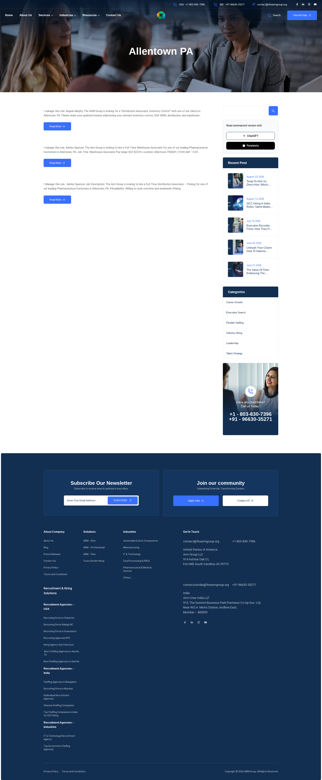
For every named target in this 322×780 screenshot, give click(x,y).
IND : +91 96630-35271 (232, 4)
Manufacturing (131, 547)
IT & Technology (132, 554)
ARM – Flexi (89, 554)
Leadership (232, 343)
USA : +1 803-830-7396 (191, 4)
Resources (90, 15)
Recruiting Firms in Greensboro (60, 631)
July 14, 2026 (253, 221)
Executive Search (236, 312)
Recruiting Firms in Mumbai (58, 688)
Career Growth (234, 302)
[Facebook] (297, 4)
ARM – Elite (89, 540)
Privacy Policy (51, 567)
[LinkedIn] (303, 4)
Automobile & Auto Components (140, 540)
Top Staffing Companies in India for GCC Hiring (60, 714)
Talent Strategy (234, 353)
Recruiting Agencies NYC (57, 638)
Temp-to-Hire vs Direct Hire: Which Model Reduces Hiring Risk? (260, 183)
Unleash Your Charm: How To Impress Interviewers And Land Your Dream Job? (260, 249)
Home (9, 15)
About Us (25, 15)
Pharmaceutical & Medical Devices (137, 569)
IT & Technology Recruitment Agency (59, 738)
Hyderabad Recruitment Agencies (56, 697)
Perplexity (253, 145)
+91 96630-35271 (244, 585)
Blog (46, 547)
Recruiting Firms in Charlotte (59, 618)
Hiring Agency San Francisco (59, 644)
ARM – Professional (94, 547)
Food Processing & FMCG (136, 561)
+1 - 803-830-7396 (251, 414)
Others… (127, 577)
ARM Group (250, 771)
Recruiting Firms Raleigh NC (58, 624)
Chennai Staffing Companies (59, 705)
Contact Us (113, 15)
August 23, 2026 (255, 176)
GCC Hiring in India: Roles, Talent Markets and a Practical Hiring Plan (260, 205)
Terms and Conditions (55, 574)
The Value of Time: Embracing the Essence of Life (258, 271)
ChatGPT (252, 135)
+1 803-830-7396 (243, 541)
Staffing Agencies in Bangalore (60, 682)
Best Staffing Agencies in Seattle (61, 661)
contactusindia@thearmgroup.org (206, 585)
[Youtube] (315, 4)
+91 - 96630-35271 (250, 419)
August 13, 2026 (255, 199)
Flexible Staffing (235, 322)
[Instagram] (309, 4)
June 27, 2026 (254, 265)
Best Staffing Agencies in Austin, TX (61, 653)
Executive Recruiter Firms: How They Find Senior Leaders (260, 227)
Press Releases (52, 554)
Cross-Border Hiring (93, 561)
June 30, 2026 (254, 243)
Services (44, 15)
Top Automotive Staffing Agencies (57, 748)
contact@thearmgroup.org (272, 4)
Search (273, 110)
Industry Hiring (234, 332)
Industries (66, 15)
